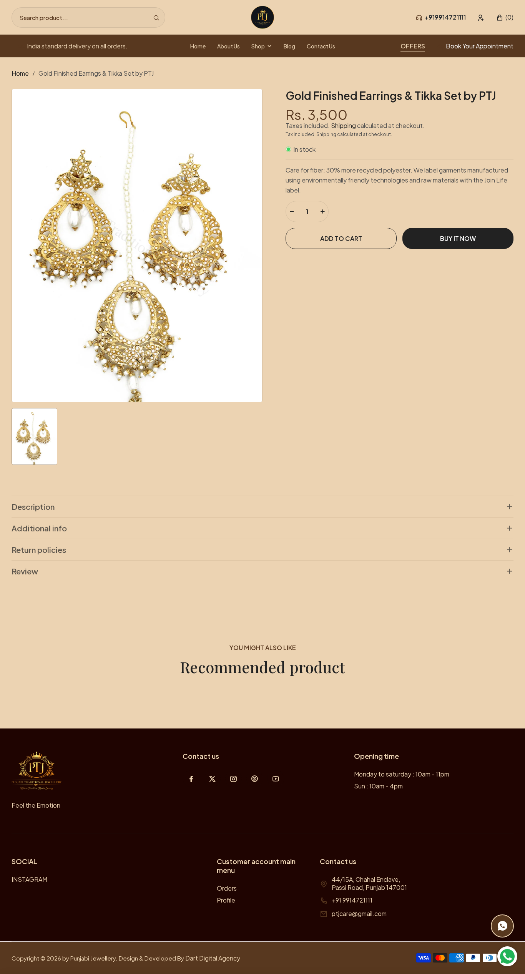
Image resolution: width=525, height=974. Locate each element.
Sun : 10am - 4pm (378, 786)
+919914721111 (445, 17)
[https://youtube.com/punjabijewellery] (275, 778)
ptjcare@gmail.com (359, 913)
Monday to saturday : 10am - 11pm (401, 774)
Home (20, 73)
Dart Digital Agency (212, 958)
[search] (156, 17)
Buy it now (458, 238)
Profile (226, 900)
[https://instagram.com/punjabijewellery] (233, 778)
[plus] (322, 211)
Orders (227, 888)
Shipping (343, 125)
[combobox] (88, 17)
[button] (504, 17)
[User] (481, 17)
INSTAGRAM (29, 879)
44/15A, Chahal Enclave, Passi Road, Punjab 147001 (369, 883)
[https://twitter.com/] (212, 778)
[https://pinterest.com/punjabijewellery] (254, 778)
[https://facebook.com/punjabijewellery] (191, 778)
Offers (412, 46)
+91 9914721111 (352, 900)
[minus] (291, 211)
